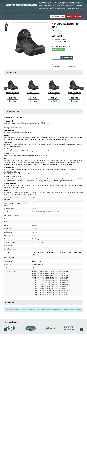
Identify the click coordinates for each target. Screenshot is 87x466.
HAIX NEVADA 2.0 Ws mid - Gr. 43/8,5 (33, 94)
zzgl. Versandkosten (63, 39)
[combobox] (58, 49)
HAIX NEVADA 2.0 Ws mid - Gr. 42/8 (54, 94)
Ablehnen (69, 16)
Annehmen (78, 16)
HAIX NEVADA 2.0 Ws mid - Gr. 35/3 (12, 94)
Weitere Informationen (58, 16)
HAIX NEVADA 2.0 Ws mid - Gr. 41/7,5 (74, 94)
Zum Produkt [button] (12, 101)
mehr (79, 309)
